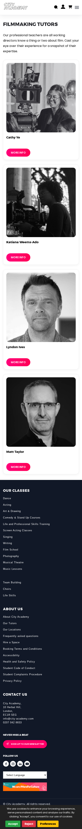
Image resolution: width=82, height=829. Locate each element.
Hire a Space (11, 642)
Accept (13, 824)
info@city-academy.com (18, 718)
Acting (7, 504)
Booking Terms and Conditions (22, 648)
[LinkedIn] (20, 764)
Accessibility (11, 655)
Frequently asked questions (21, 636)
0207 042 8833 (12, 722)
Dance (7, 498)
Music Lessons (12, 568)
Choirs (7, 589)
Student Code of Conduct (19, 668)
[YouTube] (27, 764)
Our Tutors (10, 623)
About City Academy (16, 616)
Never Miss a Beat (15, 734)
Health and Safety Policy (19, 661)
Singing (8, 536)
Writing (7, 543)
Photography (11, 556)
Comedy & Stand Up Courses (21, 517)
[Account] (63, 7)
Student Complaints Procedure (22, 674)
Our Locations (12, 629)
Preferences (48, 824)
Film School (10, 549)
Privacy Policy (12, 680)
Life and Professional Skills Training (26, 524)
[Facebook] (6, 764)
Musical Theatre (13, 562)
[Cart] (70, 7)
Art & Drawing (12, 511)
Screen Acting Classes (17, 530)
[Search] (56, 7)
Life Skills (9, 595)
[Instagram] (13, 764)
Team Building (12, 582)
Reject (29, 824)
